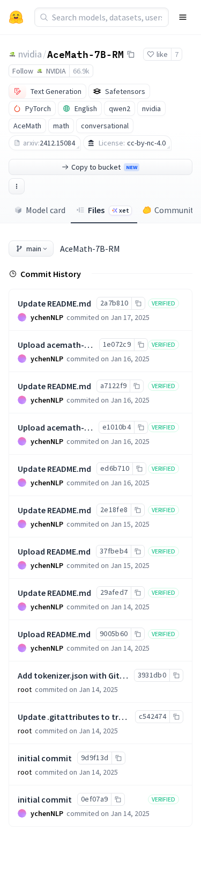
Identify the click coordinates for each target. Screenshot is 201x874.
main (33, 248)
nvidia (30, 54)
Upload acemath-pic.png (65, 344)
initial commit (45, 758)
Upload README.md (54, 551)
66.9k (81, 71)
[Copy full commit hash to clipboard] (138, 303)
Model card (45, 210)
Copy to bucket (104, 167)
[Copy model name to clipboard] (131, 54)
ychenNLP (47, 317)
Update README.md (54, 303)
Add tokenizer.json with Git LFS (76, 675)
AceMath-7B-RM (85, 54)
